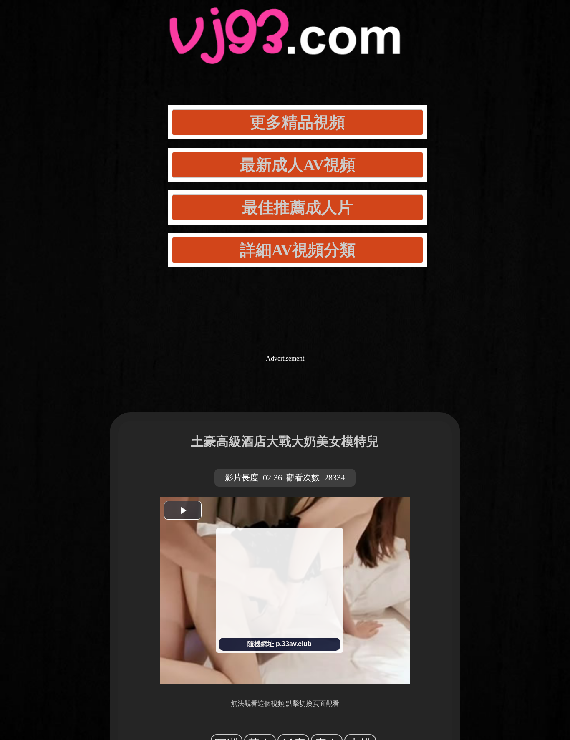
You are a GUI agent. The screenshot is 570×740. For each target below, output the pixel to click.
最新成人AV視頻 (298, 165)
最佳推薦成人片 (297, 207)
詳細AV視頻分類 (298, 250)
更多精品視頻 (297, 122)
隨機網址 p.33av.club (279, 643)
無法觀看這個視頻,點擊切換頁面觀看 (285, 703)
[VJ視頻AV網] (285, 54)
